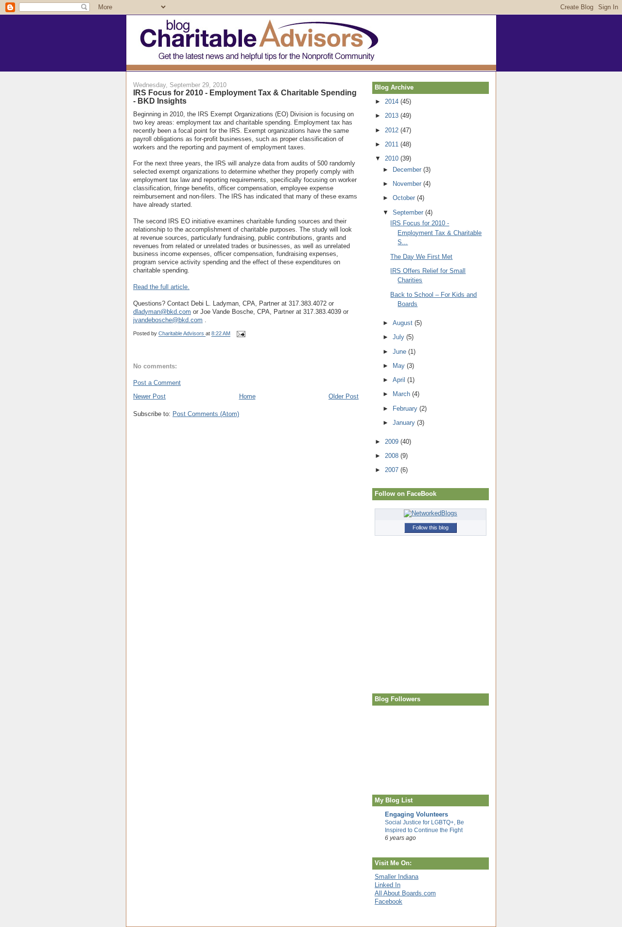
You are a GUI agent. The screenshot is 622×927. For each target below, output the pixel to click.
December (408, 169)
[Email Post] (240, 334)
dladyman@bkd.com (162, 311)
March (402, 394)
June (400, 351)
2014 (392, 101)
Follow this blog (431, 527)
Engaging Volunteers (416, 814)
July (399, 337)
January (405, 422)
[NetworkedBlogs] (430, 513)
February (406, 408)
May (400, 365)
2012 (392, 130)
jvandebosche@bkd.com (168, 320)
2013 (392, 115)
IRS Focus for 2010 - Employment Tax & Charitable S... (436, 232)
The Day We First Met (421, 256)
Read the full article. (161, 287)
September (409, 212)
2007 (392, 469)
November (408, 183)
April (400, 379)
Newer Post (149, 396)
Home (247, 396)
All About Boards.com (405, 893)
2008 (392, 455)
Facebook (388, 901)
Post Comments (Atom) (206, 414)
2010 (392, 158)
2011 (392, 144)
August (404, 323)
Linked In (387, 885)
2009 (392, 441)
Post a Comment (157, 382)
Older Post (343, 396)
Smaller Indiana (396, 876)
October (405, 197)
